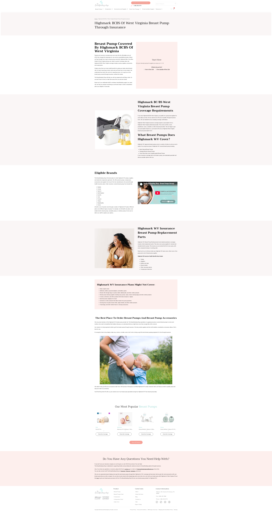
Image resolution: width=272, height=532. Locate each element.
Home (96, 19)
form (98, 478)
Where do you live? (156, 67)
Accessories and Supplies (120, 9)
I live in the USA (149, 69)
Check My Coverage (103, 434)
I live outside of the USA (163, 69)
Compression (108, 9)
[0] (173, 9)
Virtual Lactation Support (148, 9)
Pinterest (128, 471)
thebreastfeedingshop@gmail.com (145, 469)
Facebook (123, 471)
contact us (127, 469)
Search (175, 3)
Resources (158, 9)
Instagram (133, 471)
